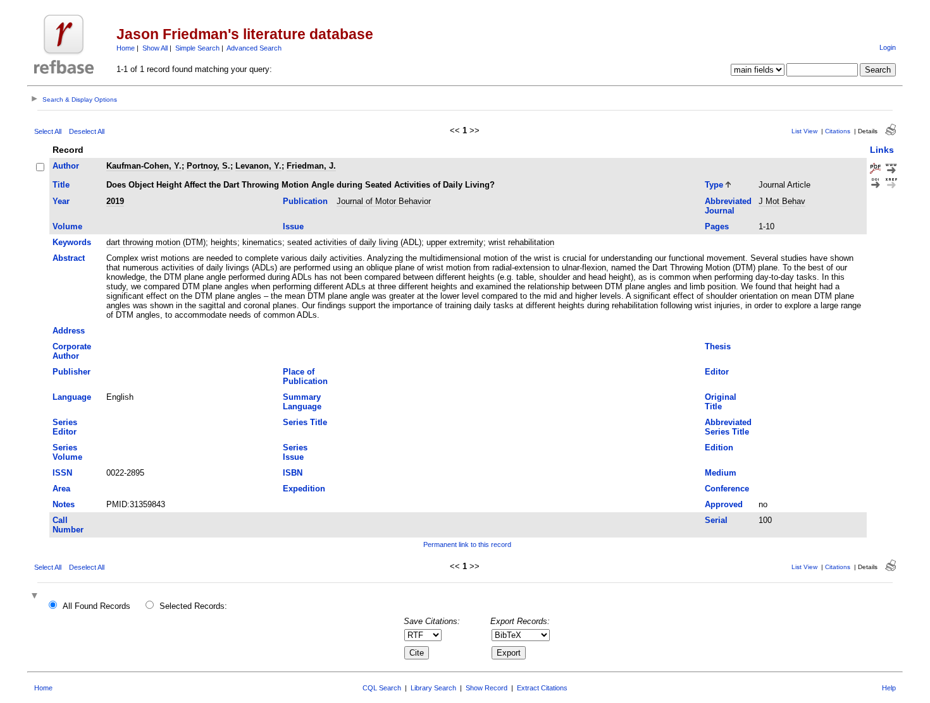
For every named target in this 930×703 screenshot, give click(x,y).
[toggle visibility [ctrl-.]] (36, 596)
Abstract (69, 258)
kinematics (262, 242)
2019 (115, 201)
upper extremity (454, 242)
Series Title (305, 422)
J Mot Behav (782, 201)
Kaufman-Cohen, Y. (144, 166)
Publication (305, 201)
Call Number (68, 524)
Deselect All (86, 131)
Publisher (71, 371)
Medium (720, 473)
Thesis (718, 346)
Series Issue (295, 452)
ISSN (62, 473)
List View (804, 131)
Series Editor (65, 427)
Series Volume (67, 452)
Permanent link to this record (467, 544)
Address (69, 330)
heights (224, 242)
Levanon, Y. (258, 166)
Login (887, 47)
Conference (727, 488)
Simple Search (197, 48)
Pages (717, 226)
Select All (47, 131)
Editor (717, 371)
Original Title (720, 401)
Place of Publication (305, 376)
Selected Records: (193, 606)
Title (61, 184)
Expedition (304, 488)
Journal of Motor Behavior (384, 201)
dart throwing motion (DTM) (156, 242)
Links (882, 150)
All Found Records (96, 606)
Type (714, 184)
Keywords (72, 242)
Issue (293, 226)
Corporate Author (72, 351)
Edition (719, 447)
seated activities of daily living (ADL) (354, 242)
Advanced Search (254, 48)
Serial (716, 520)
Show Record (486, 688)
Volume (67, 226)
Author (66, 166)
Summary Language (302, 401)
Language (72, 397)
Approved (724, 504)
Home (125, 48)
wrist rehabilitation (521, 242)
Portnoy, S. (208, 166)
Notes (64, 504)
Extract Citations (542, 688)
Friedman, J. (311, 166)
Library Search (433, 688)
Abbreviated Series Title (728, 427)
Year (61, 201)
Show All (155, 48)
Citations (837, 131)
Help (889, 688)
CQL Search (382, 688)
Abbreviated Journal (728, 205)
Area (61, 488)
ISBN (292, 473)
